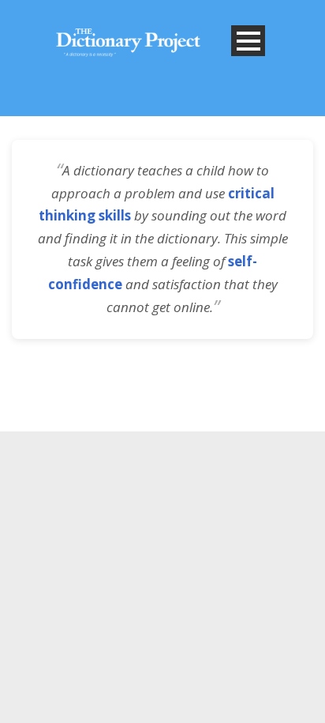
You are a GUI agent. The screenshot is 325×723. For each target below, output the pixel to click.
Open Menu (248, 40)
